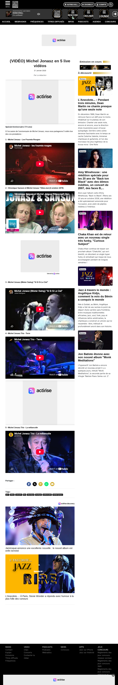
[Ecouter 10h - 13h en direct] (95, 67)
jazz (7, 495)
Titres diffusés (56, 22)
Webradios (20, 22)
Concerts (28, 652)
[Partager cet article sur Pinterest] (40, 485)
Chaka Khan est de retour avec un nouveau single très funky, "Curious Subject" (94, 239)
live (25, 495)
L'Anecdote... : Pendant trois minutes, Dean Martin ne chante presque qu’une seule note (95, 104)
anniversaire (47, 495)
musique (38, 495)
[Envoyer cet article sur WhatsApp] (46, 485)
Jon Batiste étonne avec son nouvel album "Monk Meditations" (94, 357)
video (12, 495)
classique (30, 495)
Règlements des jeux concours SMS (104, 663)
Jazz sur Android (86, 652)
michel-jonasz (57, 495)
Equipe (8, 652)
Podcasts (83, 22)
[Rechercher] (110, 4)
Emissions (9, 655)
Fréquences (37, 22)
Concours (110, 22)
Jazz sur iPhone (86, 650)
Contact (8, 650)
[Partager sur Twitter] (34, 485)
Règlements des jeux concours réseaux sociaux (105, 655)
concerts (19, 495)
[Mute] (38, 14)
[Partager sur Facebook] (28, 485)
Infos (71, 22)
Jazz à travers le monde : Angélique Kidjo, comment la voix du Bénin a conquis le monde (95, 294)
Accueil (6, 22)
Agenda (97, 22)
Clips (26, 650)
